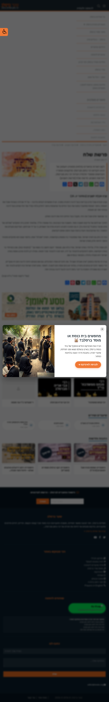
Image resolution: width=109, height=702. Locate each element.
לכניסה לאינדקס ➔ (88, 364)
